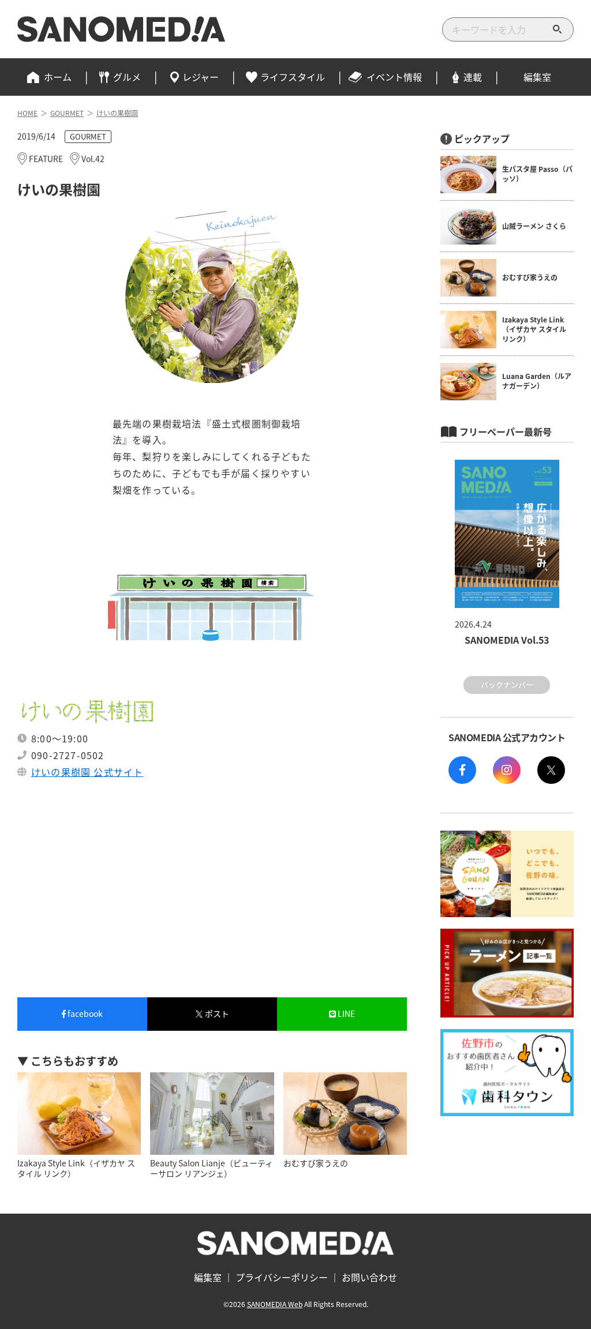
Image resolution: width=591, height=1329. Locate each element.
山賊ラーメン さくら (534, 226)
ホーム (58, 77)
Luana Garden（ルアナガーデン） (536, 381)
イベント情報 (394, 77)
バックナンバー (507, 684)
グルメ (127, 77)
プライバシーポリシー (281, 1277)
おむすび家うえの (530, 277)
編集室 (537, 77)
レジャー (200, 77)
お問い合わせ (369, 1277)
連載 (472, 77)
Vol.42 (92, 158)
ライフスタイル (292, 77)
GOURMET (88, 136)
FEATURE (46, 158)
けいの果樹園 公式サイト (87, 772)
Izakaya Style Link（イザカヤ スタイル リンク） (534, 329)
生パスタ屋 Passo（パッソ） (537, 173)
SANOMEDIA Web (274, 1304)
